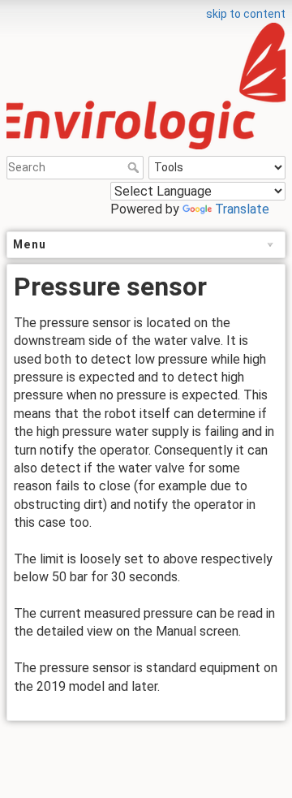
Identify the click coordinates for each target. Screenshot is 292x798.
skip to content (246, 13)
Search (135, 167)
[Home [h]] (146, 10)
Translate (242, 209)
